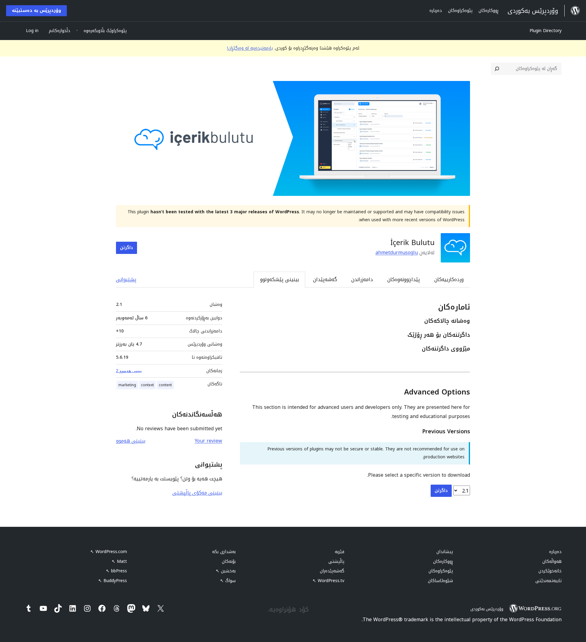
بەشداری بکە (224, 552)
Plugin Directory (546, 31)
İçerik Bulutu (412, 243)
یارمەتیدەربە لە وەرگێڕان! (250, 48)
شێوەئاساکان (440, 581)
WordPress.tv (328, 581)
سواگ (228, 581)
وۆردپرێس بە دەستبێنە (36, 10)
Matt (119, 561)
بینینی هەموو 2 (129, 370)
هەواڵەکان (552, 561)
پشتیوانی (126, 279)
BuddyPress (112, 581)
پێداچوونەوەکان (403, 279)
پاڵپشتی (336, 561)
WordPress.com (108, 552)
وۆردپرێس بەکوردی (486, 609)
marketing (127, 385)
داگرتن (126, 248)
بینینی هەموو (130, 441)
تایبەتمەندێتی (548, 581)
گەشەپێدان (325, 279)
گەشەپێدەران (332, 571)
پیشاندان (444, 552)
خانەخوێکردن (550, 571)
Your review (208, 441)
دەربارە (555, 552)
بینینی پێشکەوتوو (279, 279)
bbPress (116, 571)
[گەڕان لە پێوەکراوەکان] (497, 69)
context (147, 385)
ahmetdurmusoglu (396, 252)
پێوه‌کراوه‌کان (441, 571)
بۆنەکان (229, 561)
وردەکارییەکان (449, 279)
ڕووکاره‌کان (443, 561)
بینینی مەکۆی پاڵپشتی (197, 492)
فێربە (339, 552)
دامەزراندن (362, 279)
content (165, 385)
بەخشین (226, 571)
